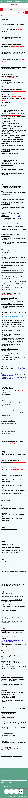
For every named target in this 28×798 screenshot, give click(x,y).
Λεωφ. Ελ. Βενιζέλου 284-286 (14, 212)
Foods (7, 77)
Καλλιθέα (4, 212)
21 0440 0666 (23, 216)
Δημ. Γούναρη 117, (13, 163)
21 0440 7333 (9, 139)
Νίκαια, (3, 293)
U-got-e (25, 796)
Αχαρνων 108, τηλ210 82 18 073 (9, 29)
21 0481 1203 (7, 324)
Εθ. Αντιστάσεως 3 (13, 377)
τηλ (14, 126)
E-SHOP (9, 38)
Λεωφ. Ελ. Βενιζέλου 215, (16, 287)
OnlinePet (4, 38)
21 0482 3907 (8, 368)
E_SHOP (4, 31)
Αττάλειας (7, 293)
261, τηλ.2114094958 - (15, 293)
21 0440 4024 (23, 377)
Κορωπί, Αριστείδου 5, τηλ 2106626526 (12, 59)
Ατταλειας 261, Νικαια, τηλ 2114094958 (11, 37)
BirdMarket (4, 128)
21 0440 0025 (23, 374)
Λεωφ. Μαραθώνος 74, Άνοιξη (10, 153)
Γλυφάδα (4, 163)
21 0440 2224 (23, 163)
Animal (3, 77)
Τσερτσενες (5, 74)
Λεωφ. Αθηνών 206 (12, 374)
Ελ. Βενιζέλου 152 (13, 216)
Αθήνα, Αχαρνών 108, (7, 126)
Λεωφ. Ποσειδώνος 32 (15, 357)
